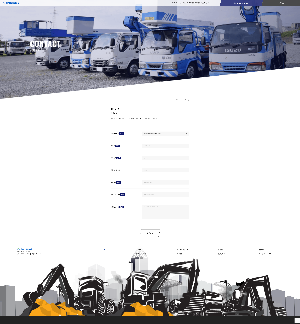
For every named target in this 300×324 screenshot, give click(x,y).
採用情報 (197, 3)
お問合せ (262, 249)
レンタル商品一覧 (183, 3)
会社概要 (174, 3)
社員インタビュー (206, 3)
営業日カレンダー (141, 254)
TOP (105, 249)
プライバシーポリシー (266, 254)
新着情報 (191, 3)
